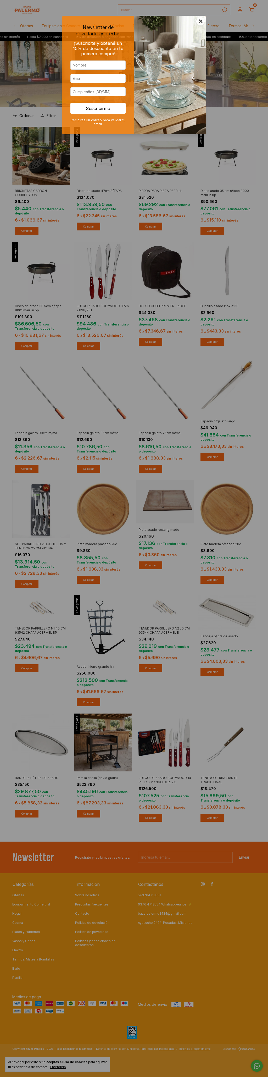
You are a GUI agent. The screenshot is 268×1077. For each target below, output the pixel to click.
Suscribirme (98, 108)
